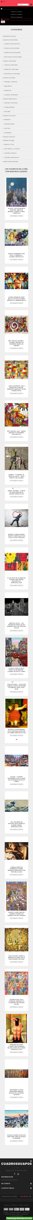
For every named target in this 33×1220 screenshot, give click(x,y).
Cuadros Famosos (9, 116)
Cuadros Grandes (9, 78)
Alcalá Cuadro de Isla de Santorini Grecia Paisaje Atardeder (16, 1145)
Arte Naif (7, 111)
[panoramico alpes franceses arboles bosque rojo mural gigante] (16, 1082)
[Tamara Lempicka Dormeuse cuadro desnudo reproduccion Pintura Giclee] (16, 860)
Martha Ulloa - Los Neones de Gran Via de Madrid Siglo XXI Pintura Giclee (16, 630)
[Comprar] (16, 749)
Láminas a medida (16, 14)
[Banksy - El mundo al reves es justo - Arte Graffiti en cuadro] (16, 458)
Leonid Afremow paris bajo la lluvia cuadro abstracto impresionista (16, 298)
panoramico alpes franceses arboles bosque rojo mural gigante (16, 1101)
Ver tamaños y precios (16, 216)
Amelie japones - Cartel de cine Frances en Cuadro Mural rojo (16, 496)
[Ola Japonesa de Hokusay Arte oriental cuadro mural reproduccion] (16, 814)
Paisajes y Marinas (10, 82)
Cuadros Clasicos (9, 137)
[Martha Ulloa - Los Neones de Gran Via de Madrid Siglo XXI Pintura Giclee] (16, 611)
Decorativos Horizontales (13, 57)
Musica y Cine (9, 144)
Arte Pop (7, 128)
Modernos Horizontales (12, 52)
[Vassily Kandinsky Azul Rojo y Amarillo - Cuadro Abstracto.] (16, 237)
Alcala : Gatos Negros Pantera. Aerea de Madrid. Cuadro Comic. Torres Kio (16, 211)
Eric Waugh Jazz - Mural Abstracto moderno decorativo (16, 432)
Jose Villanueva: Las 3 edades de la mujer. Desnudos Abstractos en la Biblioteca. (16, 388)
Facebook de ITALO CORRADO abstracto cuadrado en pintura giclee (16, 1011)
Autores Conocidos (11, 103)
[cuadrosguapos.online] (16, 9)
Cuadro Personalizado (10, 161)
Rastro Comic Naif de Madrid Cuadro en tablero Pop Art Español (16, 923)
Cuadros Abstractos (10, 99)
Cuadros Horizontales (10, 40)
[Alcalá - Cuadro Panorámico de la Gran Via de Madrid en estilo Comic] (16, 769)
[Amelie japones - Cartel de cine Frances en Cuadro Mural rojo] (16, 491)
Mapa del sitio (24, 1214)
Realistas (7, 119)
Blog (3, 22)
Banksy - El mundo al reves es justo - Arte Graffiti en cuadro (16, 476)
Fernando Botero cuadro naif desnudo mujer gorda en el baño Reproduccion (17, 1056)
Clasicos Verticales (11, 65)
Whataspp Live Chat (24, 1218)
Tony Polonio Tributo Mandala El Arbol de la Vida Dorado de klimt (16, 966)
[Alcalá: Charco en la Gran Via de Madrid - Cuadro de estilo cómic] (16, 656)
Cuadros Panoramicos (12, 44)
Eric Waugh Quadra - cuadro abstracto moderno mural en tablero (16, 343)
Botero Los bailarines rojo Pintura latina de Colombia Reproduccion (16, 740)
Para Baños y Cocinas (12, 149)
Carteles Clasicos (10, 153)
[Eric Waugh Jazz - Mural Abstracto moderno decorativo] (16, 414)
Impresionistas (9, 124)
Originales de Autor (9, 36)
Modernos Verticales (11, 69)
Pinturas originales (16, 17)
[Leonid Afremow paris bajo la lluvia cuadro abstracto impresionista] (16, 281)
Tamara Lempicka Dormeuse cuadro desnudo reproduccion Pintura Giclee (16, 878)
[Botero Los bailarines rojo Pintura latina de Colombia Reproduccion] (16, 722)
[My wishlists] (4, 1)
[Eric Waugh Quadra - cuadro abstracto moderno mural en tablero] (16, 324)
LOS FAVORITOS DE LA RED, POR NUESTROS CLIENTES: (16, 170)
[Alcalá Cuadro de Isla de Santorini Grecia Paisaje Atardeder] (16, 1127)
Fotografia (8, 133)
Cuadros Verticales (9, 61)
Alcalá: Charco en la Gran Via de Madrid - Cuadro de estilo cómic (16, 674)
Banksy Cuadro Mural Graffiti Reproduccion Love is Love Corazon (16, 540)
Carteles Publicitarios (11, 157)
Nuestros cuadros (16, 11)
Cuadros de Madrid (11, 95)
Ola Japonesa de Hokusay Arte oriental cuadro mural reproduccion (16, 833)
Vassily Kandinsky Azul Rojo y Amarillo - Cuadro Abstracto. (16, 255)
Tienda (6, 1214)
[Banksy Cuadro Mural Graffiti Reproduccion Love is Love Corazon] (16, 522)
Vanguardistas (9, 107)
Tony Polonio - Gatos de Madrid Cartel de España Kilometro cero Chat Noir (16, 696)
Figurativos (8, 86)
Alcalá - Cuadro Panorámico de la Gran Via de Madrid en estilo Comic (16, 788)
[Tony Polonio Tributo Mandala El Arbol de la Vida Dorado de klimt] (16, 948)
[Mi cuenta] (1, 1)
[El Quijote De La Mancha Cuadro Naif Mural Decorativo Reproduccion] (16, 566)
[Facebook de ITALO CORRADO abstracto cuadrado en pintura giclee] (16, 992)
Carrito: (25, 2)
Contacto (14, 1214)
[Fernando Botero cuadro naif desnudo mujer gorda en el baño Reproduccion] (16, 1037)
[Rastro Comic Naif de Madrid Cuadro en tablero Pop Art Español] (16, 905)
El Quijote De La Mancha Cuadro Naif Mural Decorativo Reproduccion (16, 585)
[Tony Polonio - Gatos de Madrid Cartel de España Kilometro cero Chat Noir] (16, 689)
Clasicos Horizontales (11, 48)
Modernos (7, 90)
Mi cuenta (5, 1192)
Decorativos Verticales (12, 74)
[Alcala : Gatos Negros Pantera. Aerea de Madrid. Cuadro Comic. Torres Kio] (16, 192)
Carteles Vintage (8, 140)
